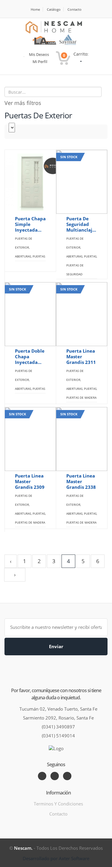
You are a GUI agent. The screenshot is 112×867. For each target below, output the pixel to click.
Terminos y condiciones (58, 804)
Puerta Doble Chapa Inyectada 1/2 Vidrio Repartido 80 (30, 356)
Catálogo (54, 9)
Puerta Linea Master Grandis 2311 (81, 356)
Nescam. (23, 848)
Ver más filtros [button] (22, 102)
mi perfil (39, 61)
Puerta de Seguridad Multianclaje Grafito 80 (80, 224)
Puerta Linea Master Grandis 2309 (30, 481)
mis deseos (38, 54)
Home (35, 9)
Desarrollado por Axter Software (56, 858)
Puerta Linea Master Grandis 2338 (81, 481)
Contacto (74, 9)
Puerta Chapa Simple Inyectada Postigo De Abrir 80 (30, 224)
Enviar (56, 646)
